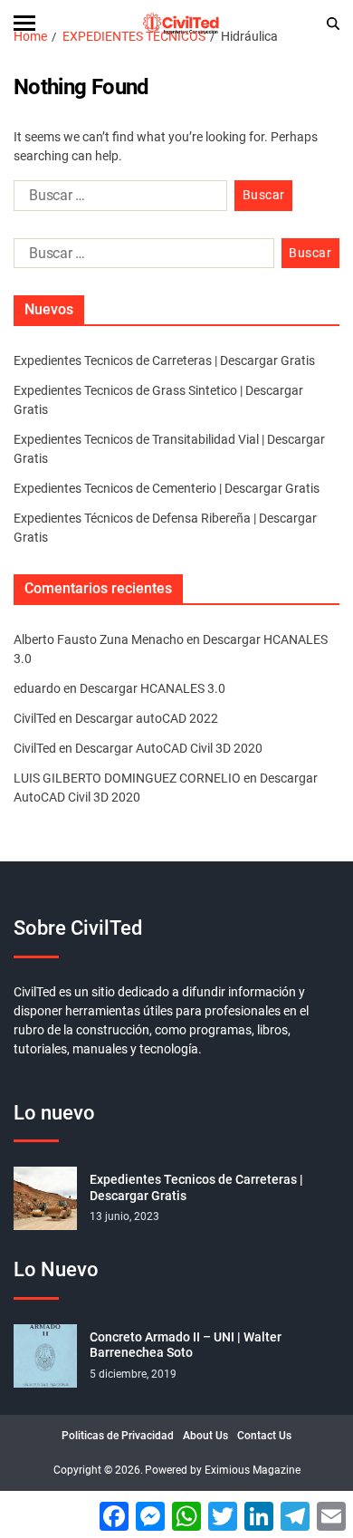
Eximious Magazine (253, 1470)
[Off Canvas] (24, 23)
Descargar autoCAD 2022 (146, 718)
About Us (205, 1435)
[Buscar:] (116, 199)
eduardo (37, 688)
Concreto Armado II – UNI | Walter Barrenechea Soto (185, 1345)
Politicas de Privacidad (118, 1435)
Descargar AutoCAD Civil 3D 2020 (168, 748)
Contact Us (264, 1435)
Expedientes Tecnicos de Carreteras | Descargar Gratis (164, 360)
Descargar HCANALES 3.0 (152, 688)
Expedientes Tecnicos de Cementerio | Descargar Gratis (167, 488)
